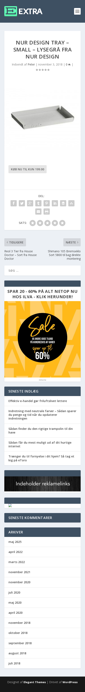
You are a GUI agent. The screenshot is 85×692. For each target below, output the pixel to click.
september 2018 (20, 643)
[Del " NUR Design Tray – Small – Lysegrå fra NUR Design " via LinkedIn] (55, 203)
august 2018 (17, 653)
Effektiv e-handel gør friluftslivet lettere (37, 401)
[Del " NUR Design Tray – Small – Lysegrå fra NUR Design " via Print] (46, 211)
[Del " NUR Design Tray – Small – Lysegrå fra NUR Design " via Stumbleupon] (71, 203)
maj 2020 (14, 602)
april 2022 (15, 552)
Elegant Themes (35, 682)
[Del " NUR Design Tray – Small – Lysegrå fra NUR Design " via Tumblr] (38, 203)
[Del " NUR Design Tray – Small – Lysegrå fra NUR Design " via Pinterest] (46, 203)
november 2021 (19, 572)
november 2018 (19, 623)
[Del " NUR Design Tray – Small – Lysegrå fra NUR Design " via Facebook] (13, 203)
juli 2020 (14, 592)
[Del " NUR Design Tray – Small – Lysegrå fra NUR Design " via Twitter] (22, 203)
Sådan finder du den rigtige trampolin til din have (40, 430)
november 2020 (19, 582)
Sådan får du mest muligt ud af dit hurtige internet (39, 444)
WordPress (70, 682)
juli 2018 (14, 663)
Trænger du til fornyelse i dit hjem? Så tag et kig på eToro (41, 458)
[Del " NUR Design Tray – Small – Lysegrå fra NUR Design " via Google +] (30, 203)
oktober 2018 (17, 633)
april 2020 (15, 613)
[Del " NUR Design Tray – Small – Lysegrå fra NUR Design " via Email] (38, 211)
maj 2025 (14, 542)
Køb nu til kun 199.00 (27, 169)
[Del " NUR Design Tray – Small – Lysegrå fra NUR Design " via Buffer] (63, 203)
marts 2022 (16, 562)
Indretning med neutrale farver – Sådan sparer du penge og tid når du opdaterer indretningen (42, 414)
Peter (31, 64)
